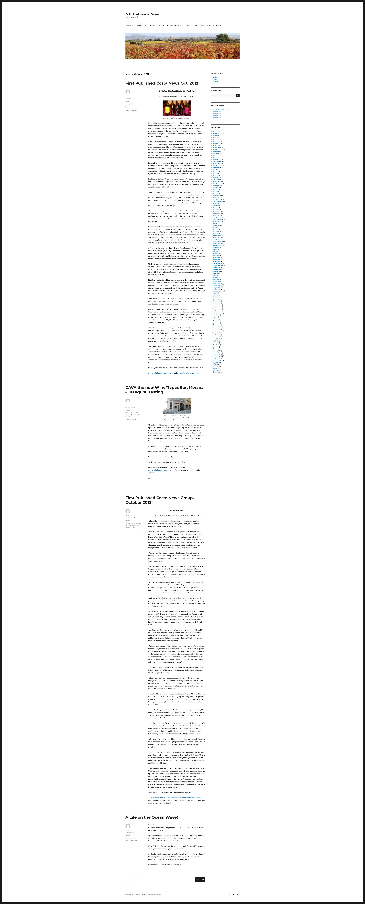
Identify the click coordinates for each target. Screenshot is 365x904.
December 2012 (217, 307)
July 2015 (215, 249)
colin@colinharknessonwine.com (160, 470)
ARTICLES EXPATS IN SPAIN (221, 110)
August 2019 (216, 167)
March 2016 (216, 233)
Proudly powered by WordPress (151, 894)
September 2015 (217, 245)
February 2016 (217, 235)
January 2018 (216, 197)
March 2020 (216, 157)
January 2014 (216, 283)
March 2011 (216, 349)
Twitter (215, 79)
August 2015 (216, 247)
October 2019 (217, 163)
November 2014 (217, 265)
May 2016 (215, 229)
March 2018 (216, 193)
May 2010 (215, 369)
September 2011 (217, 337)
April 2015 (216, 255)
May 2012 (215, 321)
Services (216, 25)
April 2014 (216, 279)
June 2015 (215, 251)
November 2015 (217, 241)
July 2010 (215, 365)
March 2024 (216, 131)
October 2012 (216, 311)
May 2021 (215, 137)
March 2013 (216, 301)
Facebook (215, 77)
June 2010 (215, 367)
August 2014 (216, 271)
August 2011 (216, 339)
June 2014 (215, 275)
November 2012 (217, 309)
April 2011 (215, 347)
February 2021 (217, 143)
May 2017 (215, 207)
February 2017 (217, 213)
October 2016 (217, 221)
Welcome (129, 25)
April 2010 (216, 371)
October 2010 (216, 359)
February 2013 (217, 303)
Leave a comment (131, 110)
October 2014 (216, 267)
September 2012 (217, 313)
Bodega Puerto (130, 523)
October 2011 (216, 335)
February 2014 (217, 281)
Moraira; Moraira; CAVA (132, 413)
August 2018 (216, 185)
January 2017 (216, 215)
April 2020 (216, 155)
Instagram (216, 81)
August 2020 (216, 151)
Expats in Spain (141, 25)
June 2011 (215, 343)
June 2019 (216, 169)
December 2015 (217, 239)
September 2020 (217, 149)
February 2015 (217, 259)
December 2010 (217, 355)
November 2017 (217, 201)
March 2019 (216, 175)
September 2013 (217, 291)
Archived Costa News (175, 25)
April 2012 (216, 323)
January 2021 (216, 145)
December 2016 (217, 217)
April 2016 (216, 231)
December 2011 (217, 331)
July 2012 (215, 317)
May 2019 (215, 171)
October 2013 (216, 289)
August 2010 (216, 363)
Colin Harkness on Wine (142, 14)
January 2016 (216, 237)
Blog (195, 25)
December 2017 (217, 199)
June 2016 (216, 227)
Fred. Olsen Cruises (131, 838)
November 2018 (217, 179)
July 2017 (215, 205)
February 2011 (217, 351)
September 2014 (217, 269)
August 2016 (216, 225)
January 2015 (216, 261)
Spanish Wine (129, 415)
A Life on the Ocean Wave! (151, 817)
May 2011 (215, 345)
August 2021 (216, 135)
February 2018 (217, 195)
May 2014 (215, 277)
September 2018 (217, 183)
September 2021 (217, 133)
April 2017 (216, 209)
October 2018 (216, 181)
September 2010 (217, 361)
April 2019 (216, 173)
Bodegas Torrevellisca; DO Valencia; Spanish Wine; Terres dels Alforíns (133, 106)
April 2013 (216, 299)
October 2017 (216, 203)
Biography (204, 25)
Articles (127, 101)
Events (188, 25)
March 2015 (216, 257)
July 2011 (215, 341)
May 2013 (215, 297)
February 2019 (217, 177)
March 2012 (216, 325)
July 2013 (215, 293)
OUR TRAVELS (217, 112)
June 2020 (216, 153)
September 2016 (217, 223)
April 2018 (216, 191)
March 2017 (216, 211)
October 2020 (217, 147)
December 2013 (217, 285)
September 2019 (217, 165)
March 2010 (216, 373)
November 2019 (217, 161)
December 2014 (217, 263)
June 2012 (215, 319)
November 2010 (217, 357)
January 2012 (216, 329)
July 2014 (215, 273)
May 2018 (215, 189)
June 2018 (215, 187)
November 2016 (217, 219)
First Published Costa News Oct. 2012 (161, 83)
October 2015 (216, 243)
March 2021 (216, 141)
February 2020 (217, 159)
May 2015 (215, 253)
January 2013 (216, 305)
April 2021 (216, 139)
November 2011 (217, 333)
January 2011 (216, 353)
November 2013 (217, 287)
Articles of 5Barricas (157, 25)
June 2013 (215, 295)
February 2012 (217, 327)
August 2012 (216, 315)
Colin (127, 96)
